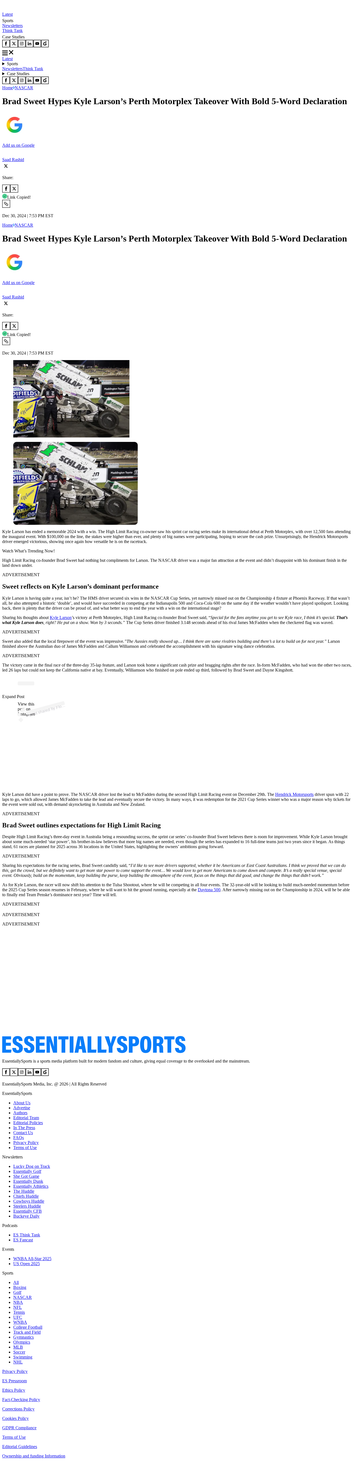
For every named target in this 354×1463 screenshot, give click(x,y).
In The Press (24, 1127)
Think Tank (12, 30)
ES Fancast (23, 1239)
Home (7, 87)
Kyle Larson (61, 617)
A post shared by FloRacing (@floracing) (60, 706)
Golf (17, 1292)
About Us (21, 1102)
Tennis (19, 1312)
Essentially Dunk (28, 1181)
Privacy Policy (26, 1142)
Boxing (19, 1287)
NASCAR (24, 87)
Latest (7, 14)
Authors (20, 1112)
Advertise (21, 1107)
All (16, 1282)
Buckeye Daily (26, 1216)
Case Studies (18, 73)
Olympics (21, 1342)
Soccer (19, 1352)
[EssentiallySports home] (94, 1051)
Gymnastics (23, 1337)
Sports (12, 63)
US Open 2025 (26, 1263)
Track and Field (27, 1332)
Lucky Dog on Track (31, 1166)
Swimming (22, 1357)
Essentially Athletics (30, 1186)
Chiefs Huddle (26, 1196)
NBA (18, 1302)
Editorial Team (26, 1117)
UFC (17, 1317)
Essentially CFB (27, 1211)
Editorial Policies (28, 1122)
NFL (17, 1307)
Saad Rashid (13, 159)
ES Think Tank (26, 1235)
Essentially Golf (27, 1171)
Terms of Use (25, 1147)
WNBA (20, 1322)
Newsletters (12, 25)
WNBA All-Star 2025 (32, 1258)
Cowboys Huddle (28, 1201)
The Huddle (23, 1191)
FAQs (18, 1137)
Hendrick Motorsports (294, 794)
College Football (27, 1327)
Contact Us (23, 1132)
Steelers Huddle (27, 1206)
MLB (18, 1347)
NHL (18, 1362)
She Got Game (26, 1176)
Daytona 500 (209, 889)
